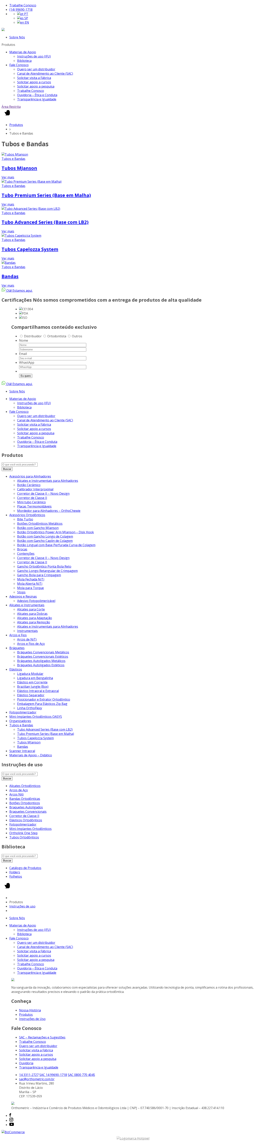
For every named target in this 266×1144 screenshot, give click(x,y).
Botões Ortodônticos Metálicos (40, 523)
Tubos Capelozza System (35, 738)
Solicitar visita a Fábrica (34, 78)
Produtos (16, 125)
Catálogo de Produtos (25, 868)
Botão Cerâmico (29, 485)
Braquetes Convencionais (28, 811)
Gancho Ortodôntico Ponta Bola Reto (44, 566)
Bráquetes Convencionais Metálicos (43, 652)
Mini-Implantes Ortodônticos (30, 829)
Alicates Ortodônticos (25, 786)
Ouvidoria (26, 1063)
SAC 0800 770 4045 (81, 1075)
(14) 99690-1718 (21, 9)
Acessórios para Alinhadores (30, 476)
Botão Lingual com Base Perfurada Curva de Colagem (56, 545)
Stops (21, 592)
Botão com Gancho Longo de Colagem (45, 536)
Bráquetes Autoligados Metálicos (41, 661)
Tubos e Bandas (21, 725)
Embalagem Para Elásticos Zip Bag (42, 704)
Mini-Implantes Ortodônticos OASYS (35, 716)
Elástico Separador (30, 695)
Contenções (25, 553)
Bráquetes (17, 648)
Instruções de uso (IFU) (34, 56)
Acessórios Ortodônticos (27, 515)
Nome (23, 340)
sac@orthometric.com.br (37, 1079)
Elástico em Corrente (32, 682)
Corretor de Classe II (32, 498)
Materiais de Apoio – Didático (30, 755)
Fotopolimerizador (22, 712)
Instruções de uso (22, 906)
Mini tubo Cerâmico (31, 502)
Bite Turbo (25, 519)
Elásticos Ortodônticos (25, 820)
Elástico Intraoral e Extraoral (38, 691)
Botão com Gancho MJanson (38, 528)
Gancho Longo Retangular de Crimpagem (47, 571)
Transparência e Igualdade (36, 99)
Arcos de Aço (18, 790)
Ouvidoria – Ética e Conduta (37, 95)
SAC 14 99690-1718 (53, 1075)
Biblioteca (24, 60)
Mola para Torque (30, 588)
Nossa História (30, 1010)
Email (23, 354)
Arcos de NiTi (27, 639)
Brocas (22, 549)
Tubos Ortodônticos (24, 837)
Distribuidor (32, 336)
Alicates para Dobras (32, 613)
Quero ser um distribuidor (36, 69)
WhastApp (26, 362)
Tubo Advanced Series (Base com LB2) (45, 729)
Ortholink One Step (23, 833)
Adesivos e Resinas (23, 596)
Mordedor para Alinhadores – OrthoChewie (48, 511)
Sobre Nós (17, 37)
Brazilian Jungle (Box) (32, 686)
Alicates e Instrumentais (26, 605)
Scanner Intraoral (22, 751)
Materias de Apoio (22, 52)
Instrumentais (27, 631)
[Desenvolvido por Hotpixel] (133, 1138)
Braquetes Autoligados (26, 807)
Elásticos (15, 669)
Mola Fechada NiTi (30, 579)
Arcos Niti (16, 794)
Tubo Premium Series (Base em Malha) (45, 734)
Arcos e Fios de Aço (31, 644)
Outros (76, 336)
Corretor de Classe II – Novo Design (43, 493)
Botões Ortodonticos (24, 803)
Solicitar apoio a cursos (34, 82)
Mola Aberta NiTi (29, 583)
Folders (14, 872)
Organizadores (20, 721)
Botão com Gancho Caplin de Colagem (45, 541)
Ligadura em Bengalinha (35, 678)
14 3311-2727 (29, 1075)
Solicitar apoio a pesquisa (35, 86)
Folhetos (15, 876)
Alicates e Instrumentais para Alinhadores (47, 481)
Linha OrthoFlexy (29, 708)
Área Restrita (11, 107)
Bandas (22, 746)
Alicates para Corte (31, 609)
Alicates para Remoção (33, 622)
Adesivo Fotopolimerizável (36, 601)
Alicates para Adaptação (34, 618)
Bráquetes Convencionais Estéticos (42, 656)
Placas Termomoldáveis (34, 506)
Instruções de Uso (32, 1019)
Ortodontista (57, 336)
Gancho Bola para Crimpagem (39, 575)
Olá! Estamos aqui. (19, 290)
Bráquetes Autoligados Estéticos (40, 665)
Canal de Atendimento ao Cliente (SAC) (45, 73)
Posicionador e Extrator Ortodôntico (43, 699)
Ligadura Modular (30, 674)
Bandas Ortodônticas (24, 799)
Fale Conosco (19, 65)
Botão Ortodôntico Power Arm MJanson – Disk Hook (55, 532)
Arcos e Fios (18, 635)
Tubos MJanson (29, 742)
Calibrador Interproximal (35, 489)
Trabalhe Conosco (22, 5)
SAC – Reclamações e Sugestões (42, 1037)
